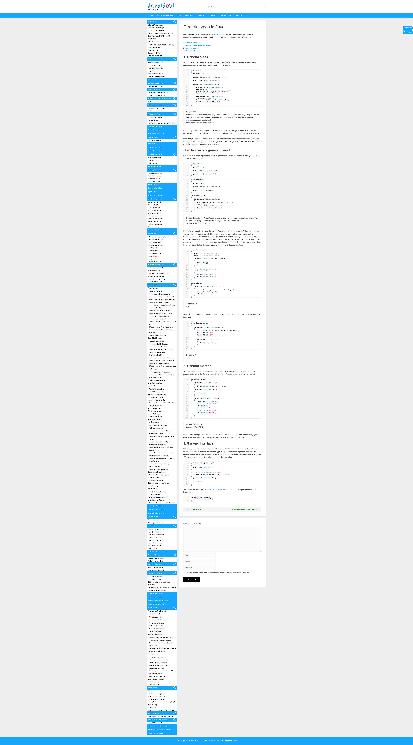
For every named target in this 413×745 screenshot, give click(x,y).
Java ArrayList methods (156, 291)
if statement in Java (155, 65)
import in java (152, 192)
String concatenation (154, 242)
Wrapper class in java (154, 147)
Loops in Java (152, 71)
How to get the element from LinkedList (161, 349)
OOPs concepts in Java (155, 83)
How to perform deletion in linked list (160, 347)
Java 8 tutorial (152, 608)
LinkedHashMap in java (155, 480)
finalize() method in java (155, 540)
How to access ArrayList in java (159, 302)
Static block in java (154, 178)
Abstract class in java (155, 117)
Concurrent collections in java (157, 509)
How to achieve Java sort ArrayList (160, 310)
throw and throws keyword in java (158, 273)
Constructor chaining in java (156, 95)
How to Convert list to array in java (159, 316)
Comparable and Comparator (157, 573)
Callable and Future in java (156, 227)
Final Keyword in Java (155, 154)
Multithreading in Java (155, 199)
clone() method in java (155, 537)
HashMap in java (153, 422)
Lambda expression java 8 (156, 634)
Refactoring (189, 15)
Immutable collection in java (156, 513)
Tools (179, 15)
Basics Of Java (153, 22)
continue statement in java (156, 76)
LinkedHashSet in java (155, 383)
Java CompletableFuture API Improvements (161, 710)
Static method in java (154, 176)
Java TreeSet (152, 386)
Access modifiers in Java (156, 133)
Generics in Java (217, 34)
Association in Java (154, 130)
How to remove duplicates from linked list (162, 360)
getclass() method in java (156, 543)
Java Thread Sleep (154, 207)
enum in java (152, 143)
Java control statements (155, 62)
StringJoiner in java (154, 682)
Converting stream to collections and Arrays (162, 671)
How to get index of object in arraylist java (162, 305)
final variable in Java (154, 157)
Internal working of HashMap (158, 425)
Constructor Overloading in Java (158, 93)
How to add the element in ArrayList (160, 294)
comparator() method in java (157, 590)
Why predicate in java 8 (156, 617)
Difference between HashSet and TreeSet (161, 403)
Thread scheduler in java (155, 205)
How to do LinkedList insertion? (158, 344)
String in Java (152, 233)
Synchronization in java (155, 230)
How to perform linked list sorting (159, 363)
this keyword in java (154, 184)
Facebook (408, 32)
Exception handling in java (156, 264)
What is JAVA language (155, 25)
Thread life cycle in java (155, 202)
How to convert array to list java (159, 319)
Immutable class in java (155, 151)
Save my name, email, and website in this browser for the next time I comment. (217, 573)
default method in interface (156, 676)
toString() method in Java (156, 529)
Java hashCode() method (156, 534)
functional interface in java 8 (157, 611)
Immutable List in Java (155, 332)
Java (151, 15)
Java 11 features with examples (158, 719)
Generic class (191, 43)
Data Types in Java (154, 47)
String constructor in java (156, 259)
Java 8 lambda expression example (160, 640)
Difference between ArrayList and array (161, 327)
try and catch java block (155, 268)
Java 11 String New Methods (157, 723)
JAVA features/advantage (156, 28)
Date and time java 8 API (156, 679)
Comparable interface (216, 489)
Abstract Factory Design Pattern (158, 600)
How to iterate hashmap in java (158, 469)
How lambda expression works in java (160, 637)
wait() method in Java (154, 216)
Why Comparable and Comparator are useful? (162, 587)
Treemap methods (154, 494)
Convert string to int (154, 250)
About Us (201, 15)
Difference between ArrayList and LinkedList (162, 330)
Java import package (154, 140)
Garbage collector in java (156, 558)
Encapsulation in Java (155, 126)
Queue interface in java (155, 405)
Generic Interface (192, 51)
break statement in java (155, 73)
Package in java (153, 137)
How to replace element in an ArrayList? (161, 297)
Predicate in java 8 (154, 614)
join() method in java (154, 210)
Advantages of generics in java (243, 509)
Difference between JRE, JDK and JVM (160, 33)
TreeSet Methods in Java (157, 392)
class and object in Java (155, 86)
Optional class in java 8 (155, 631)
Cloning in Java (152, 551)
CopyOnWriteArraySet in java (157, 380)
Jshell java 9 (152, 707)
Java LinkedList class (155, 338)
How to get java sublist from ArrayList (160, 313)
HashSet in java (153, 369)
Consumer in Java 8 (154, 620)
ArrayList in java (153, 288)
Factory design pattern (155, 597)
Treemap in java (153, 488)
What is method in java (155, 56)
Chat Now (408, 28)
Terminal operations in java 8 (158, 662)
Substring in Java (153, 248)
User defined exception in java (157, 279)
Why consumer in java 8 (156, 623)
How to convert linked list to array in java (161, 358)
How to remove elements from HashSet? (161, 375)
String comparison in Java (156, 245)
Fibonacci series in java (155, 733)
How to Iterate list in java (156, 308)
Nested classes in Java (155, 195)
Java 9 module (152, 691)
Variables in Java (153, 41)
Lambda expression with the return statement (163, 648)
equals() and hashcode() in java (157, 564)
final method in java (154, 160)
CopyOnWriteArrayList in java (157, 335)
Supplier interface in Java (156, 626)
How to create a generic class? (198, 45)
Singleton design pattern (155, 593)
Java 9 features (153, 688)
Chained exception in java (156, 276)
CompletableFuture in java (156, 684)
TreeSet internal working (156, 389)
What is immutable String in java (158, 237)
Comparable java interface (156, 576)
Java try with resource (155, 281)
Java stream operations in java (158, 657)
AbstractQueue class (154, 408)
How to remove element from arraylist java (162, 299)
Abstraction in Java (154, 114)
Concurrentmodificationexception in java (160, 726)
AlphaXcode (232, 740)
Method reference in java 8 (156, 651)
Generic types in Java (155, 520)
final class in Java (153, 163)
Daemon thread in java (155, 224)
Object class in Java (154, 526)
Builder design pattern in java (157, 604)
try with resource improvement (157, 694)
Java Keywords (153, 50)
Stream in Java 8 (153, 654)
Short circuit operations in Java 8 (159, 665)
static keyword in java (154, 170)
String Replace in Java (155, 253)
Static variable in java (155, 173)
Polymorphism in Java (155, 105)
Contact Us (212, 15)
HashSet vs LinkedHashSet (156, 400)
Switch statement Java (156, 68)
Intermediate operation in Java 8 (159, 660)
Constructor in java (154, 89)
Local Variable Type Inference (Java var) (161, 45)
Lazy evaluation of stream (157, 668)
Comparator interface (154, 579)
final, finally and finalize (155, 166)
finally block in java (154, 270)
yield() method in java (154, 213)
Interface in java (153, 120)
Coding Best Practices (165, 15)
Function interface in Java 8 (156, 628)
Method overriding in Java (156, 111)
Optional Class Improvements (157, 696)
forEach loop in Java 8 (155, 673)
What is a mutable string (155, 239)
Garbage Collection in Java (156, 555)
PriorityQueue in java (154, 411)
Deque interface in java (155, 416)
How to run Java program (156, 30)
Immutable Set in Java (155, 377)
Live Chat (238, 15)
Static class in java (154, 181)
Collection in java (153, 285)
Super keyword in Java (155, 188)
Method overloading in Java (156, 108)
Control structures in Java (156, 59)
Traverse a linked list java (157, 352)
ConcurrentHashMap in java (156, 472)
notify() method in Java (155, 218)
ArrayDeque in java (154, 419)
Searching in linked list (156, 355)
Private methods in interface (157, 699)
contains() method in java (156, 506)
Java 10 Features (153, 713)
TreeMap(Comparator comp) (157, 492)
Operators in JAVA (154, 53)
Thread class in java (154, 221)
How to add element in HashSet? (159, 372)
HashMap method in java (156, 428)
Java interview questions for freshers (159, 729)
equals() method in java (155, 532)
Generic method (192, 48)
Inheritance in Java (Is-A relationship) (159, 98)
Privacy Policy (226, 15)
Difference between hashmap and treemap (161, 503)
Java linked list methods (156, 341)
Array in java (152, 79)
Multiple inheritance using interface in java (161, 102)
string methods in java (155, 261)
